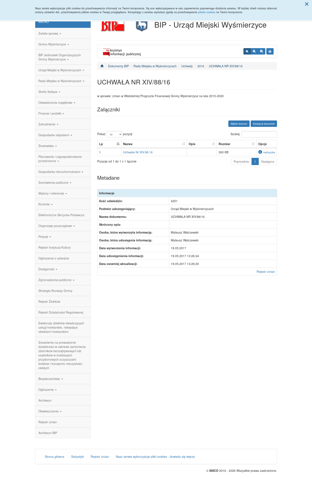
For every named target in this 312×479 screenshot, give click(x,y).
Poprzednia (241, 161)
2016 (200, 66)
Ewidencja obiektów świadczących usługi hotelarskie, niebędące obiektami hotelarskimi (61, 327)
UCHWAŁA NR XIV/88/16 (226, 66)
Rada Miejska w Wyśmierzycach (60, 81)
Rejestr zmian (47, 422)
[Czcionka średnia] (254, 51)
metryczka (269, 152)
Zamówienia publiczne (53, 182)
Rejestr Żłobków (49, 301)
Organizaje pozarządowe (55, 226)
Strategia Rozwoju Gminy (55, 291)
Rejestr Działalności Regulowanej (60, 312)
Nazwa (127, 144)
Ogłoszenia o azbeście (53, 258)
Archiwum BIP (47, 433)
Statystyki (77, 456)
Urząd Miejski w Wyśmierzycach (60, 70)
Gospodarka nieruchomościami (59, 171)
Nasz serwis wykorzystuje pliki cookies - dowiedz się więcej (155, 456)
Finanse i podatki (50, 113)
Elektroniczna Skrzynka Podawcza (61, 215)
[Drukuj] (270, 51)
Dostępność (46, 269)
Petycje (43, 236)
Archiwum (45, 400)
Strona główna (54, 456)
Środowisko (46, 146)
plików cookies (206, 12)
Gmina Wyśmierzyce (52, 44)
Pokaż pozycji (114, 134)
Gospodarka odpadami (54, 135)
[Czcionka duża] (261, 51)
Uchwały (187, 66)
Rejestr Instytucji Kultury (54, 247)
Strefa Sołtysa (48, 92)
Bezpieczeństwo (49, 379)
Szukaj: (235, 134)
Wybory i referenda (51, 193)
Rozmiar (224, 144)
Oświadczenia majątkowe (55, 102)
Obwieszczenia (48, 411)
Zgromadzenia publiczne (55, 280)
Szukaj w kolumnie (264, 123)
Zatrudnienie (47, 124)
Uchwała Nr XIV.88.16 (138, 152)
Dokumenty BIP (118, 66)
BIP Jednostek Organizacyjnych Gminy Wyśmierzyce (59, 57)
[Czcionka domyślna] (247, 51)
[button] (307, 4)
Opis (192, 144)
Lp (101, 144)
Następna (267, 161)
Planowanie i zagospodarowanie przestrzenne (60, 158)
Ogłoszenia (46, 389)
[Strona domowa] (101, 66)
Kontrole (44, 204)
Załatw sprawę (48, 33)
